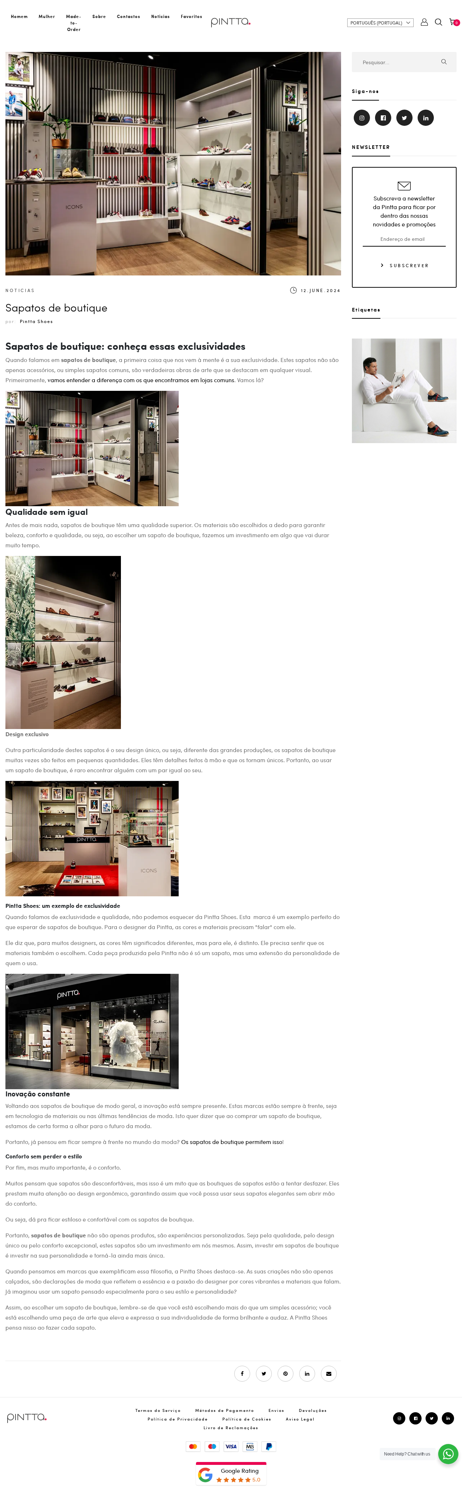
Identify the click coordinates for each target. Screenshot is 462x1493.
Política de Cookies (246, 1419)
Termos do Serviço (158, 1410)
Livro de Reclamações (231, 1427)
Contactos (128, 16)
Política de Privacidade (178, 1419)
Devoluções (313, 1410)
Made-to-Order (74, 22)
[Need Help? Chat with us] (448, 1454)
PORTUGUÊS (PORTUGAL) (376, 22)
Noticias (160, 16)
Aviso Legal (300, 1419)
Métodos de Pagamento (224, 1410)
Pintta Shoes (36, 321)
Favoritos (191, 16)
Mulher (47, 16)
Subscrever (408, 265)
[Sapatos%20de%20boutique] (264, 1374)
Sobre (99, 16)
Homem (19, 16)
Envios (276, 1410)
